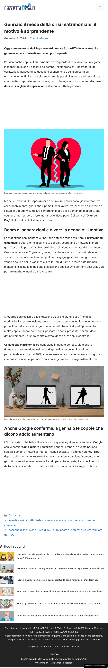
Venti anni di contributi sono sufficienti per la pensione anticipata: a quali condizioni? (60, 591)
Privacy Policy (41, 662)
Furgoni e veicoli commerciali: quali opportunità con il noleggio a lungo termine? (57, 580)
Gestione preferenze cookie (95, 666)
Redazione (68, 662)
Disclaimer (55, 662)
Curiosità (14, 515)
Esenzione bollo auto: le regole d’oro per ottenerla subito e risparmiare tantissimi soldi (60, 568)
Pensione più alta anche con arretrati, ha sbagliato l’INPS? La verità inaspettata (57, 615)
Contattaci (75, 646)
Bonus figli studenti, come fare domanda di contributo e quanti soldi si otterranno (58, 603)
